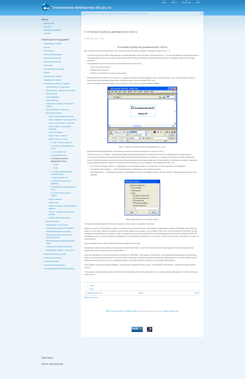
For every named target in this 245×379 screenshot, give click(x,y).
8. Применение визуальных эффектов (61, 182)
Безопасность (49, 51)
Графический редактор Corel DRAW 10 (60, 228)
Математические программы (54, 69)
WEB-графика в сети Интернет (57, 225)
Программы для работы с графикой (57, 83)
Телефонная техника (51, 261)
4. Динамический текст (59, 155)
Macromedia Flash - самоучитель (58, 110)
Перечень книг (49, 23)
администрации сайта (171, 311)
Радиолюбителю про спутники (55, 254)
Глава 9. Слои (53, 203)
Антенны (47, 47)
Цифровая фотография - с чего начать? (60, 250)
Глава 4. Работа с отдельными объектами (59, 128)
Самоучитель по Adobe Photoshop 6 (59, 247)
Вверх (141, 293)
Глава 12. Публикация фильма (59, 218)
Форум (163, 2)
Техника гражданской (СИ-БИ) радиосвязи (59, 269)
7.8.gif (55, 168)
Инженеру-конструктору (52, 58)
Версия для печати (91, 297)
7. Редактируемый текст (59, 178)
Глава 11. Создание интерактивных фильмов (61, 213)
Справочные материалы (53, 258)
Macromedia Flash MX (54, 113)
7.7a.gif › (197, 293)
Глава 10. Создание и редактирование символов (62, 207)
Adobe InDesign (51, 94)
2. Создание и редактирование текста (62, 147)
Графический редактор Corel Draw (58, 231)
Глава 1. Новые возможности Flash (61, 116)
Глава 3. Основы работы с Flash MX (61, 123)
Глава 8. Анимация (55, 199)
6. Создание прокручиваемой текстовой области (61, 173)
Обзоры (47, 73)
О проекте (47, 33)
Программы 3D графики (52, 80)
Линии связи (48, 65)
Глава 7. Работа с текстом (57, 139)
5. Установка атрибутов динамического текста (59, 160)
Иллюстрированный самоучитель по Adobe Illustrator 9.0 (59, 236)
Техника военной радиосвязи (54, 265)
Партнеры (47, 27)
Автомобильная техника (52, 43)
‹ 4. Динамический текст (93, 293)
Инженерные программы (53, 54)
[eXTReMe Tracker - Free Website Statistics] (149, 331)
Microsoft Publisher (52, 221)
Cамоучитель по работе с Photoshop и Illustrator (60, 105)
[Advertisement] (60, 311)
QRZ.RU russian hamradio (115, 311)
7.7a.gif (55, 165)
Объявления (186, 2)
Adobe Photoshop (52, 100)
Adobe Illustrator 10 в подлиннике (58, 87)
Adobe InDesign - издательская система (60, 90)
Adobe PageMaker (52, 97)
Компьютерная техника (52, 62)
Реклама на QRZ (131, 311)
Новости (174, 2)
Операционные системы (53, 76)
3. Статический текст (58, 152)
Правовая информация (52, 30)
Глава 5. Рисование (55, 132)
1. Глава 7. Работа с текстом (61, 142)
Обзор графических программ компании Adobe (60, 242)
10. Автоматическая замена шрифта (61, 194)
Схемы (197, 2)
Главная (86, 13)
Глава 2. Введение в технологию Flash (62, 120)
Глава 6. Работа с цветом (57, 136)
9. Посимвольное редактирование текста (63, 188)
